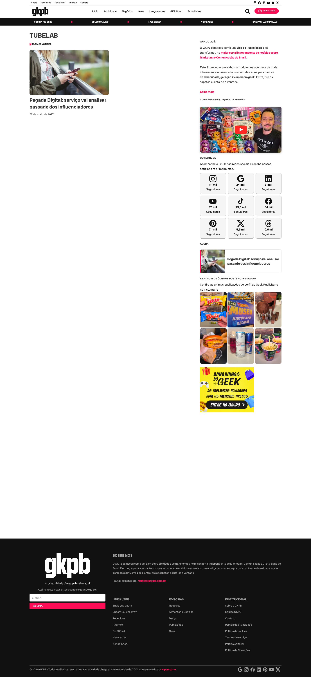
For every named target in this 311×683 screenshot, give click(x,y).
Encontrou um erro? (125, 612)
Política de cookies (236, 631)
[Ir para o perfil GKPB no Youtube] (268, 2)
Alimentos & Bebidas (181, 612)
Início (95, 11)
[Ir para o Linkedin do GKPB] (264, 2)
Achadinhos (194, 11)
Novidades (207, 22)
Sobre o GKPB (233, 605)
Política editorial (234, 644)
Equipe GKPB (233, 612)
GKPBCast (176, 11)
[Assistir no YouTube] (240, 130)
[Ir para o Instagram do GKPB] (255, 2)
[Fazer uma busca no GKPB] (248, 11)
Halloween (154, 22)
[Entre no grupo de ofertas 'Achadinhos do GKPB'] (227, 389)
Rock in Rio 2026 (43, 22)
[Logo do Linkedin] (259, 669)
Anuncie (73, 2)
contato (84, 2)
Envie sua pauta (122, 605)
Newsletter (60, 2)
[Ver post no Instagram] (213, 309)
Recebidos (46, 2)
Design (173, 618)
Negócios (127, 11)
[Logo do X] (278, 669)
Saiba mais (207, 92)
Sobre (34, 2)
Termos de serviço (236, 637)
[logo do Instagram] (240, 669)
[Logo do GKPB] (67, 566)
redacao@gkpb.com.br (152, 581)
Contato (230, 618)
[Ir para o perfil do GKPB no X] (277, 2)
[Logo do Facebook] (252, 669)
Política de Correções (237, 650)
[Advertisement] (227, 473)
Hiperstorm (168, 669)
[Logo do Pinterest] (265, 669)
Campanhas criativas (265, 22)
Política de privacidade (238, 625)
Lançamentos (157, 11)
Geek (141, 11)
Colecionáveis (100, 22)
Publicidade (110, 11)
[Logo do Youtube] (271, 669)
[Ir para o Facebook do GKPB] (273, 2)
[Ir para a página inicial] (40, 11)
